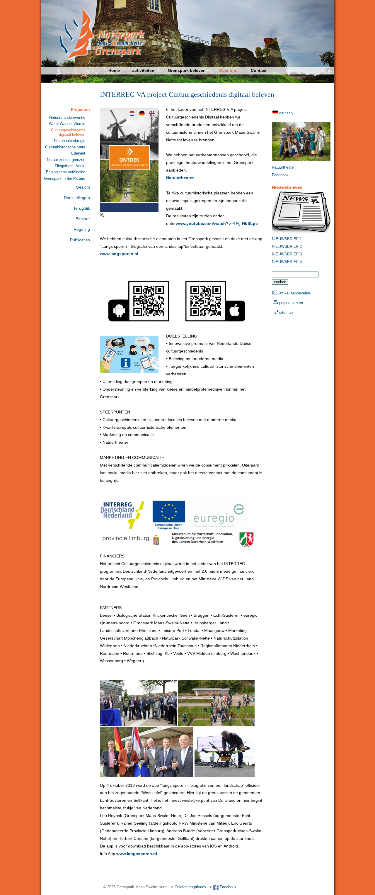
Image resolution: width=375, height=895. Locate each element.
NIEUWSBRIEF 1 (287, 239)
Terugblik (81, 208)
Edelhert (78, 153)
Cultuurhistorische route (65, 147)
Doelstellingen (77, 197)
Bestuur (83, 218)
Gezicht (83, 187)
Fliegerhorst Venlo (70, 166)
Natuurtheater (180, 177)
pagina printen (291, 303)
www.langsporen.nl (119, 253)
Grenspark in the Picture (64, 178)
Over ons (228, 70)
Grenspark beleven (187, 70)
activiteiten (143, 70)
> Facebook (223, 887)
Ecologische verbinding (65, 172)
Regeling (82, 229)
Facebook (280, 175)
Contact (259, 70)
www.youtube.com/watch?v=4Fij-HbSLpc (217, 223)
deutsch (286, 113)
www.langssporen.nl (136, 853)
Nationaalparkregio (69, 140)
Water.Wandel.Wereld (67, 123)
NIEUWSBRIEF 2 (287, 246)
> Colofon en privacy (188, 887)
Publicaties (80, 240)
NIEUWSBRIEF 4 (287, 262)
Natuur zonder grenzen (66, 159)
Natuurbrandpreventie (67, 117)
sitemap (286, 312)
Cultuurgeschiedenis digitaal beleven (68, 132)
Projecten (80, 109)
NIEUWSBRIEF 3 (287, 254)
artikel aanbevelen (294, 293)
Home (114, 70)
